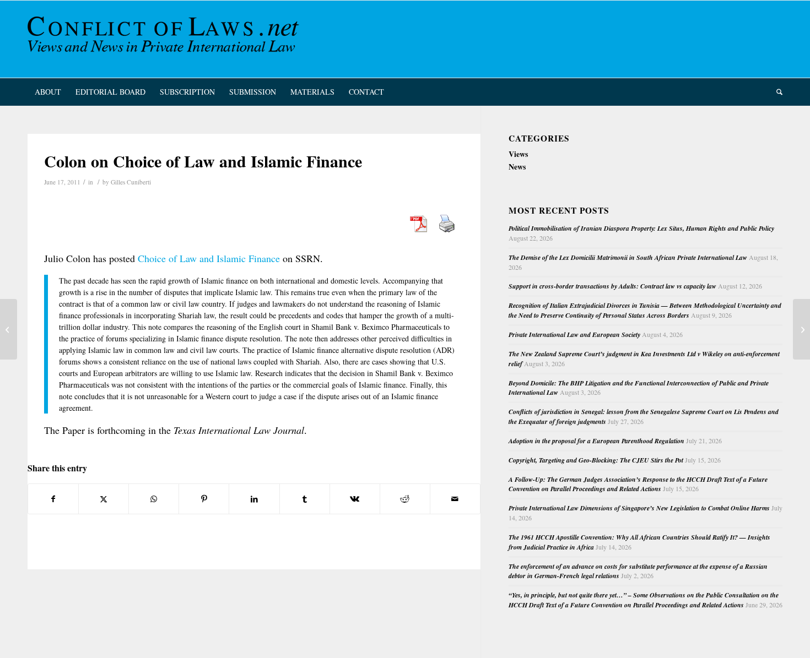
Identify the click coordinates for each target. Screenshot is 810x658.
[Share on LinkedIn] (254, 499)
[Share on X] (103, 499)
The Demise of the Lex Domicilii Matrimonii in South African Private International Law (628, 257)
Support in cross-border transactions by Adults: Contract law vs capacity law (612, 286)
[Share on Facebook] (53, 499)
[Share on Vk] (355, 499)
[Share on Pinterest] (204, 499)
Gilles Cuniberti (131, 182)
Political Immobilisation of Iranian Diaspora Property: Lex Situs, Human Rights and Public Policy (641, 228)
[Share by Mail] (455, 499)
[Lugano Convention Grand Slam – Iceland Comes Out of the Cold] (8, 329)
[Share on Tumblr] (305, 499)
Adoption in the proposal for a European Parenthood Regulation (596, 440)
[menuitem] (48, 92)
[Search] (775, 92)
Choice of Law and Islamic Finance (209, 258)
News (517, 166)
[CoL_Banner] (165, 39)
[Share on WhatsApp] (154, 499)
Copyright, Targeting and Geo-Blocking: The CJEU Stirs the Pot (596, 460)
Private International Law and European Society (574, 334)
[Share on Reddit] (405, 499)
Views (518, 154)
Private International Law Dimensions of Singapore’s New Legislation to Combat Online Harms (639, 508)
